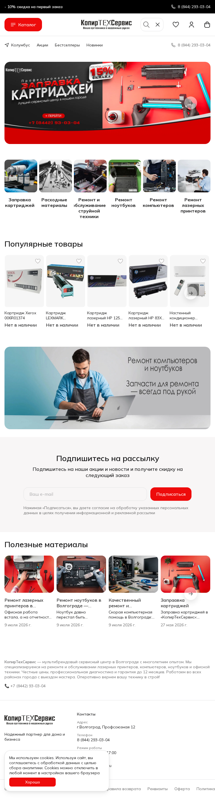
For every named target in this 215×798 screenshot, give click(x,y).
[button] (175, 24)
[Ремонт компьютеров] (159, 176)
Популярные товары (43, 243)
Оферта (182, 788)
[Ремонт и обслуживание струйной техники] (90, 176)
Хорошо (32, 782)
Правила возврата (122, 788)
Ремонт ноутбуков (123, 202)
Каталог (27, 24)
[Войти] (191, 24)
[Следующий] (190, 102)
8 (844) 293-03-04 (93, 739)
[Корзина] (207, 24)
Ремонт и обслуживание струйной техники (89, 208)
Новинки (95, 45)
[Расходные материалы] (55, 176)
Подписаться (171, 494)
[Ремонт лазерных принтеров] (194, 176)
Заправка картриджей (19, 202)
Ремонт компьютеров (158, 202)
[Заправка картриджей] (20, 176)
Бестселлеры (67, 45)
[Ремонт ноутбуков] (125, 176)
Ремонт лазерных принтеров (193, 205)
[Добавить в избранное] (38, 261)
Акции (42, 45)
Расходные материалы (54, 202)
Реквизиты (158, 788)
